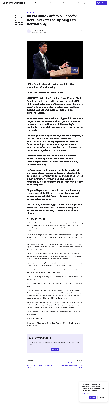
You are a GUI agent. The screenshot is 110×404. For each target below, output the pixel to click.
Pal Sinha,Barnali (37, 30)
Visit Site (55, 349)
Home (36, 3)
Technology (82, 3)
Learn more (85, 393)
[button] (81, 31)
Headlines (50, 3)
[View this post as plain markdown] (79, 31)
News (42, 3)
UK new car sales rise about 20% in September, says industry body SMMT (70, 365)
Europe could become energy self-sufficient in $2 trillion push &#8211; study (39, 365)
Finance (73, 3)
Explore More (101, 3)
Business (65, 3)
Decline (101, 397)
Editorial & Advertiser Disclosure (18, 21)
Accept (92, 397)
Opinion (58, 3)
